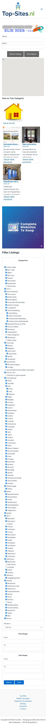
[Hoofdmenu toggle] (41, 9)
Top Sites (23, 696)
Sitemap (23, 704)
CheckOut (23, 706)
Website (7, 159)
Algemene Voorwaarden (23, 701)
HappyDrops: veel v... (11, 181)
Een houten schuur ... (11, 144)
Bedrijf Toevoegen (23, 698)
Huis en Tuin (7, 146)
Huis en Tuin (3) (9, 123)
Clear (19, 682)
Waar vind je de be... (29, 144)
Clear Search (31, 54)
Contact (23, 709)
